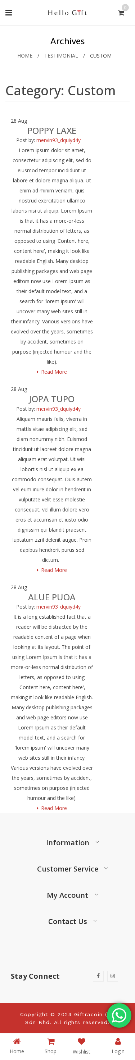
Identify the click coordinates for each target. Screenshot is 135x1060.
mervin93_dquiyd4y (58, 140)
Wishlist (81, 1051)
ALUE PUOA (52, 597)
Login (118, 1051)
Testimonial (61, 55)
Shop (51, 1051)
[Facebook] (98, 976)
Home (24, 55)
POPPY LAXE (51, 130)
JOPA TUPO (52, 399)
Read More (54, 371)
